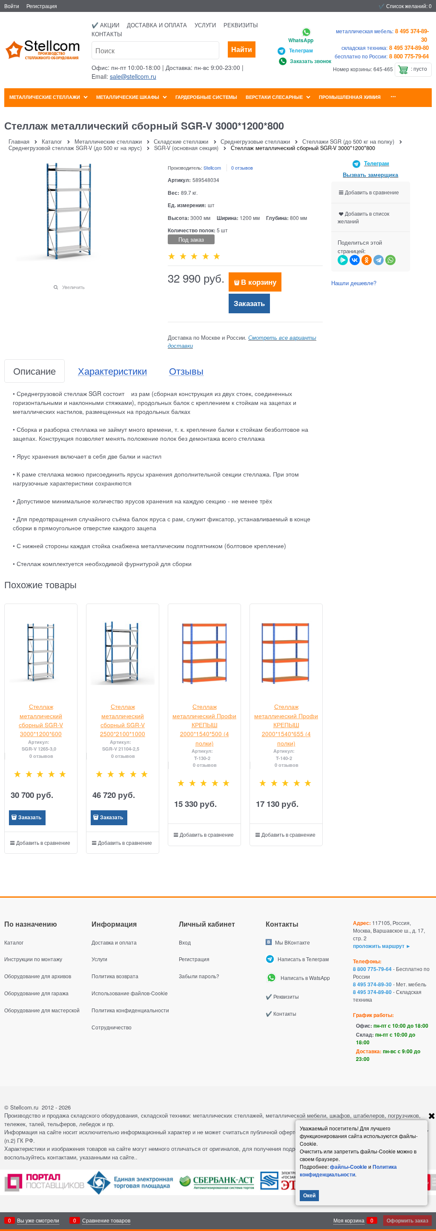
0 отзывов (242, 167)
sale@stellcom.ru (133, 76)
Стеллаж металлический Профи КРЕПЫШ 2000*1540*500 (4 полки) (204, 724)
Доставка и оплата (157, 25)
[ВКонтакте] (355, 260)
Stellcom (212, 167)
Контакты (107, 34)
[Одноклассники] (366, 260)
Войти (11, 5)
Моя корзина (348, 1220)
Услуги (205, 25)
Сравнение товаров (106, 1220)
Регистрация (41, 5)
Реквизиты (241, 25)
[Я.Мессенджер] (343, 260)
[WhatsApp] (390, 260)
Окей (309, 1195)
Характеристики (112, 371)
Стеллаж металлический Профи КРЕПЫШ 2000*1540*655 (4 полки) (286, 724)
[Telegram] (378, 260)
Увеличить (73, 286)
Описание (34, 371)
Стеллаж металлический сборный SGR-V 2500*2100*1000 (122, 720)
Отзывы (186, 371)
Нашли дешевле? (353, 283)
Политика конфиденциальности (348, 1170)
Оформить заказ (407, 1220)
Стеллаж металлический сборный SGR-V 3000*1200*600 (41, 720)
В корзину (258, 282)
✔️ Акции (105, 25)
